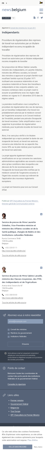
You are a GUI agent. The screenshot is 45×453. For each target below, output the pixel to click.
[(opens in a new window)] (37, 17)
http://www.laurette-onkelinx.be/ (14, 251)
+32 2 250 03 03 (11, 295)
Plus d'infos (32, 440)
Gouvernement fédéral (19, 404)
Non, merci (38, 447)
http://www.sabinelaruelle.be (12, 298)
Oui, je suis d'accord (17, 447)
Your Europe (15, 411)
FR (3, 3)
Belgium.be (15, 408)
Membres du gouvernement (21, 333)
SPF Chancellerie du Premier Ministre (25, 415)
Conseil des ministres (19, 329)
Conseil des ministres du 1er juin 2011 (23, 28)
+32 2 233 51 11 (11, 248)
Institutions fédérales (19, 336)
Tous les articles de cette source (14, 255)
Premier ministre (17, 400)
